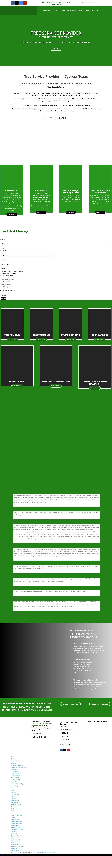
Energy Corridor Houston (18, 767)
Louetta (13, 796)
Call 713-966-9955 (56, 118)
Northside (14, 809)
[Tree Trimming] (28, 281)
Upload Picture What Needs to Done (12, 271)
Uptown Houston (16, 844)
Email (4, 251)
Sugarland (14, 831)
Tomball (13, 842)
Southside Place (15, 825)
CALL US (56, 48)
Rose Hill (13, 817)
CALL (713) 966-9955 (70, 704)
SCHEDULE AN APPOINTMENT (8, 855)
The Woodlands (15, 840)
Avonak (13, 757)
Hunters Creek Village (17, 784)
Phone (4, 255)
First (3, 244)
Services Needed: (7, 276)
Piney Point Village (16, 815)
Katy (12, 788)
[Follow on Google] (21, 3)
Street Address (6, 264)
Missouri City (15, 802)
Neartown (14, 807)
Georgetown (14, 771)
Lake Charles (15, 794)
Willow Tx (14, 848)
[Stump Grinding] (28, 284)
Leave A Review (90, 10)
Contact (99, 10)
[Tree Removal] (28, 283)
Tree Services (46, 10)
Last (3, 248)
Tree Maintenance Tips (68, 10)
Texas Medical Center (17, 836)
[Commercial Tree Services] (28, 278)
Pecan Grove (14, 813)
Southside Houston (16, 823)
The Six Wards (15, 838)
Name (4, 239)
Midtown (13, 798)
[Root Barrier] (28, 288)
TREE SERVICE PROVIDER (56, 33)
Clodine (13, 763)
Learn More (12, 214)
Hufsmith (14, 782)
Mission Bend (15, 800)
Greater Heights (15, 773)
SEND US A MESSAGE (100, 704)
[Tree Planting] (28, 286)
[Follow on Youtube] (25, 3)
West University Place (17, 846)
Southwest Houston (17, 827)
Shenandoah (15, 819)
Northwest (14, 811)
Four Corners (15, 769)
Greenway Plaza (15, 775)
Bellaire (13, 759)
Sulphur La (14, 834)
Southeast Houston (16, 821)
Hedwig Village (15, 777)
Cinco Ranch (14, 761)
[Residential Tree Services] (28, 279)
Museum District (16, 804)
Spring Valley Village (17, 829)
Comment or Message (8, 290)
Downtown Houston (17, 765)
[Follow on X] (17, 3)
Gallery (56, 10)
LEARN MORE (12, 339)
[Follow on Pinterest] (68, 750)
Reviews (80, 10)
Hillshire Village (15, 779)
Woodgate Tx (15, 850)
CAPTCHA (4, 295)
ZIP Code (4, 269)
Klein (12, 790)
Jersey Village (15, 786)
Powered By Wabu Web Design (46, 852)
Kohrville (13, 792)
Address (4, 260)
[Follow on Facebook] (13, 3)
